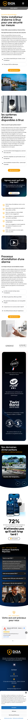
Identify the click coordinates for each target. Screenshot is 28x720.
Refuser (14, 711)
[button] (26, 692)
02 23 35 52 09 (14, 676)
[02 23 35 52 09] (14, 674)
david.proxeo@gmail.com (14, 688)
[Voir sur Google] (4, 628)
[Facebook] (14, 664)
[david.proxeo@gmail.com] (14, 686)
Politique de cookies (8, 718)
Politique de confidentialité (18, 718)
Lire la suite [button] (6, 636)
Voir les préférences (14, 715)
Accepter (14, 707)
